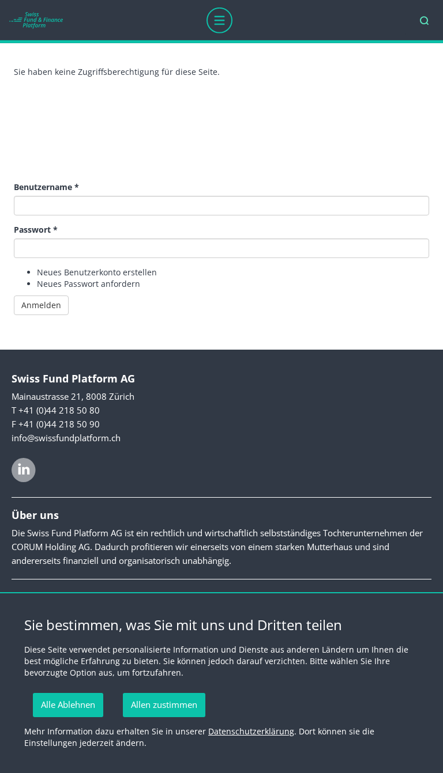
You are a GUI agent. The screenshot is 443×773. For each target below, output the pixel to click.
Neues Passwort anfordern (88, 283)
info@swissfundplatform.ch (66, 438)
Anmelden (41, 305)
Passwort (36, 229)
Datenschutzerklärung (251, 731)
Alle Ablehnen (68, 704)
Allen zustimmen (164, 704)
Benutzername (46, 186)
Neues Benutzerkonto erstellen (97, 272)
